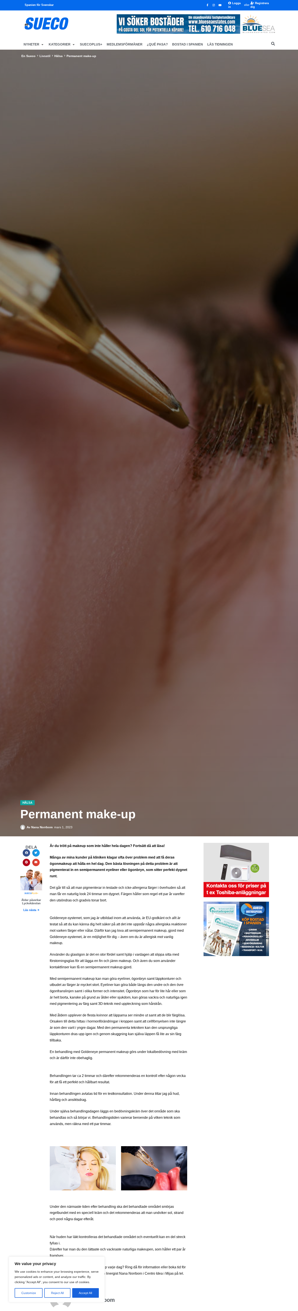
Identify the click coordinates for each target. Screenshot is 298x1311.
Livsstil (44, 56)
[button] (33, 44)
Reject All (57, 1293)
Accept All (85, 1293)
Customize (28, 1293)
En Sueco (28, 56)
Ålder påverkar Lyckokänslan (31, 901)
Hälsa (58, 56)
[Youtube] (220, 5)
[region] (57, 1279)
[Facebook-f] (207, 5)
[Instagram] (213, 5)
